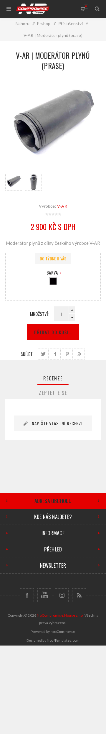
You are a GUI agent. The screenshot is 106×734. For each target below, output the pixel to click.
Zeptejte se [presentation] (53, 392)
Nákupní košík (86, 6)
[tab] (53, 378)
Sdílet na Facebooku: (55, 354)
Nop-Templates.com (63, 640)
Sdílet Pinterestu (67, 354)
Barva (53, 272)
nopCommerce (63, 631)
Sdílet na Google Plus (79, 354)
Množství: (39, 314)
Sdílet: (27, 354)
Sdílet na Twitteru (43, 354)
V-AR (62, 205)
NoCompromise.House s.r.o (60, 615)
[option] (14, 182)
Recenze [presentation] (53, 378)
